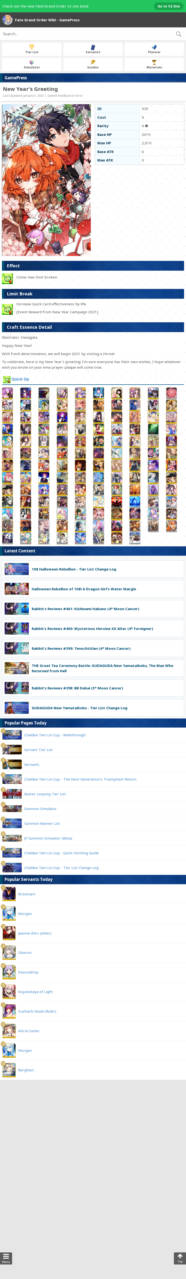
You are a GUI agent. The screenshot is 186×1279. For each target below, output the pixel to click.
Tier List (32, 52)
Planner (154, 52)
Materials (154, 67)
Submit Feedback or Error (65, 96)
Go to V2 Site (169, 6)
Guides (93, 67)
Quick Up (20, 379)
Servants (93, 52)
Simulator (32, 67)
